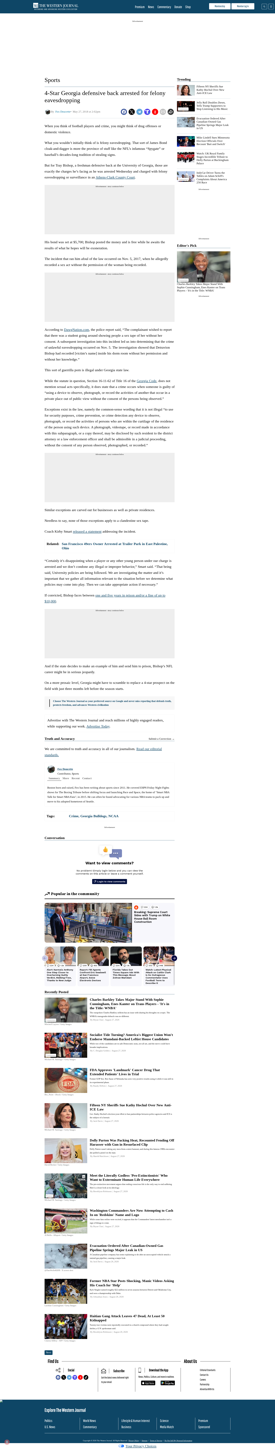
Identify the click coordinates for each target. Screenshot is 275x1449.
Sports (52, 80)
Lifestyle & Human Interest (135, 1421)
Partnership (204, 1384)
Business (126, 1427)
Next (48, 1352)
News (151, 7)
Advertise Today (97, 726)
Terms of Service (156, 1441)
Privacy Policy (134, 1441)
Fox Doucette (65, 769)
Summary (54, 778)
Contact (87, 778)
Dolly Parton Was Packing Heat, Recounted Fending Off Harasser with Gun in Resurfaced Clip (132, 1142)
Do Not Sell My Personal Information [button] (178, 1441)
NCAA (113, 816)
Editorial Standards (207, 1369)
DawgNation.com (76, 330)
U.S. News (50, 1427)
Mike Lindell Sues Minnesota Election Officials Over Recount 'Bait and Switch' (213, 141)
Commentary (164, 7)
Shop (188, 7)
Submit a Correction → (162, 738)
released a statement (87, 531)
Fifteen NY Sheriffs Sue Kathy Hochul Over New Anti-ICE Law (210, 90)
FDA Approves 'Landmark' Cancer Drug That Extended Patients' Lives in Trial (125, 1072)
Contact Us (204, 1374)
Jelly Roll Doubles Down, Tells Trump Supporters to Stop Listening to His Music (212, 106)
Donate (178, 7)
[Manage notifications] (7, 1442)
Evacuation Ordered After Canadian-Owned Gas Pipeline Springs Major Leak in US (213, 123)
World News (89, 1421)
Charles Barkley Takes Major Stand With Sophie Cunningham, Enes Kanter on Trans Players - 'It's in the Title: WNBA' (201, 287)
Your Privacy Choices (141, 1446)
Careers (203, 1379)
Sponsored (204, 1427)
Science (164, 1421)
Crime (73, 816)
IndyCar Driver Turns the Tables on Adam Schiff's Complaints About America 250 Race (212, 177)
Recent (76, 778)
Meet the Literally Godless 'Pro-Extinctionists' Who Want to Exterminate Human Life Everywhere (129, 1177)
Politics (48, 1421)
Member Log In (243, 6)
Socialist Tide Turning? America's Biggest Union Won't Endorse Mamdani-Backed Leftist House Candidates (131, 1037)
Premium (140, 7)
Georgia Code (146, 381)
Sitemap (145, 1441)
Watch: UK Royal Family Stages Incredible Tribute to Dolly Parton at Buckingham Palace (213, 158)
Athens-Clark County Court (115, 177)
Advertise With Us (207, 1389)
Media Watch (167, 1427)
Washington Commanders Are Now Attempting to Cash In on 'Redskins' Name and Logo (131, 1212)
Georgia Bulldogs (93, 816)
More (66, 778)
